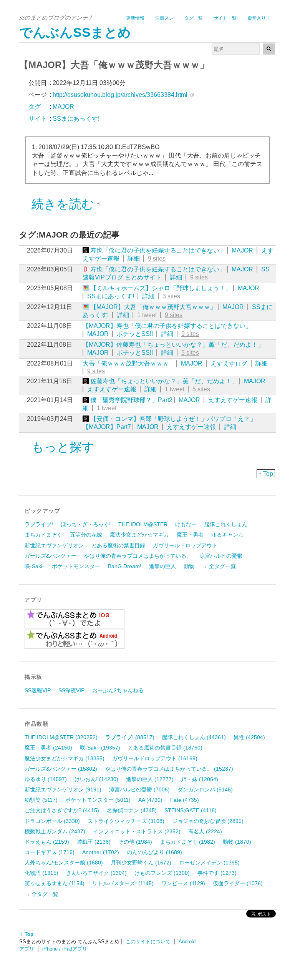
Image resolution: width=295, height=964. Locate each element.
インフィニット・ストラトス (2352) (137, 831)
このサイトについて (148, 941)
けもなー (186, 524)
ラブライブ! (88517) (129, 737)
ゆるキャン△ (227, 535)
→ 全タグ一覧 (219, 566)
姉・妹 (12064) (199, 779)
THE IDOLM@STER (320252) (61, 737)
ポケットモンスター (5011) (98, 800)
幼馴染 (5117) (41, 800)
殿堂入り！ (258, 18)
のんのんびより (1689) (154, 852)
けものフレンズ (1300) (162, 873)
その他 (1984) (135, 842)
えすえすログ (228, 363)
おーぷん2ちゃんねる (118, 690)
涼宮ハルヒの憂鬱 (220, 556)
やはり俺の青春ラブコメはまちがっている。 (138, 556)
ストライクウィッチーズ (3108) (126, 821)
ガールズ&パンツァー (50, 556)
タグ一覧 (193, 18)
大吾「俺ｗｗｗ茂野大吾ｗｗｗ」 (129, 363)
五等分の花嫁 (86, 535)
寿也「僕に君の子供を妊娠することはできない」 (157, 250)
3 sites (171, 296)
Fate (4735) (184, 800)
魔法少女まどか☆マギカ (139, 535)
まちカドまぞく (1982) (187, 842)
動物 (189, 566)
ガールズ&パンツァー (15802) (61, 769)
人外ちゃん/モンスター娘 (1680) (64, 862)
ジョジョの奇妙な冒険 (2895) (208, 821)
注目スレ (164, 18)
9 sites (157, 258)
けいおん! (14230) (96, 779)
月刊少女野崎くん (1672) (141, 862)
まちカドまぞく (43, 535)
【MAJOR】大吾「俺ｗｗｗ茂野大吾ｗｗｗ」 (153, 307)
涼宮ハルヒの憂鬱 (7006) (139, 789)
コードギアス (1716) (50, 852)
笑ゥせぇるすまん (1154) (55, 883)
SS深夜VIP (71, 690)
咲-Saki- (34, 566)
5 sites (190, 352)
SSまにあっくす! (110, 296)
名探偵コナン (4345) (132, 810)
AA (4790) (150, 800)
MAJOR (242, 250)
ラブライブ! (39, 524)
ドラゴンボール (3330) (52, 821)
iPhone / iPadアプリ (64, 949)
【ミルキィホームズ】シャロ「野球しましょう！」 (161, 288)
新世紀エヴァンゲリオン (54, 545)
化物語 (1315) (41, 873)
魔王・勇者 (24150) (48, 748)
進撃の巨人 (162, 566)
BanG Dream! (124, 566)
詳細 (134, 258)
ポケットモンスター (76, 566)
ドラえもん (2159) (47, 842)
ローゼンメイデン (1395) (209, 862)
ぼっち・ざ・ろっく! (86, 524)
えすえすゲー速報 (111, 389)
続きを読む (62, 204)
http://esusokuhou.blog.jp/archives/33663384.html (120, 94)
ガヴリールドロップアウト (185, 545)
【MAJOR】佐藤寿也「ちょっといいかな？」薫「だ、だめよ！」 (173, 344)
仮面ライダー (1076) (238, 883)
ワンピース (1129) (183, 883)
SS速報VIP (38, 690)
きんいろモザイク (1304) (96, 873)
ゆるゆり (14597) (46, 779)
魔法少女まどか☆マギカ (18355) (64, 758)
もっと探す (62, 447)
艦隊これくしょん (225, 524)
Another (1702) (100, 852)
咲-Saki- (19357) (100, 748)
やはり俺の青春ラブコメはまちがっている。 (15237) (169, 769)
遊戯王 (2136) (94, 842)
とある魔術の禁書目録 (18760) (165, 748)
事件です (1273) (217, 873)
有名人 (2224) (205, 831)
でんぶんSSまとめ (75, 32)
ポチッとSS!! (135, 334)
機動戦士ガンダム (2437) (55, 831)
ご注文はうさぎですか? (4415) (62, 810)
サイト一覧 (225, 18)
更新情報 (135, 18)
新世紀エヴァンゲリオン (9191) (63, 789)
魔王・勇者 (190, 535)
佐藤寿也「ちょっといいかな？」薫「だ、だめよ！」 (164, 381)
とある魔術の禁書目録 (118, 545)
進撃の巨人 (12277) (150, 779)
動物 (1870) (237, 842)
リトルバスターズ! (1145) (123, 883)
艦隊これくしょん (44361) (194, 737)
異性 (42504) (249, 737)
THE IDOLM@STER (142, 524)
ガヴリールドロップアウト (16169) (154, 758)
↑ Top (266, 473)
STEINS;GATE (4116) (190, 810)
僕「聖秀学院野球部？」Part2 (131, 400)
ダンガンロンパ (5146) (205, 789)
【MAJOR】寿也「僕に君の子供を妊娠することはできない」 (167, 325)
